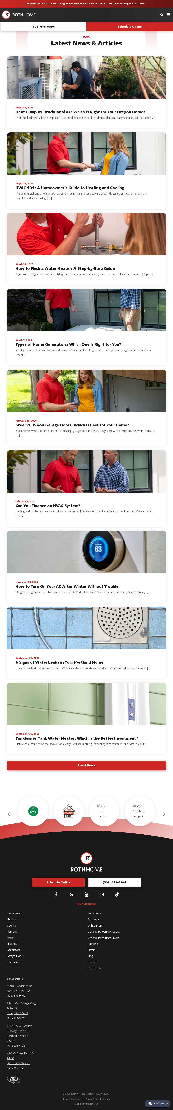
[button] (9, 814)
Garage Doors (15, 956)
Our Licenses (86, 904)
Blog (90, 956)
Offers (91, 950)
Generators (13, 950)
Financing (93, 944)
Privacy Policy (91, 1099)
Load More (86, 765)
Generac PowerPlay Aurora (103, 931)
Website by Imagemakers (86, 1104)
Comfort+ (93, 919)
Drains (10, 938)
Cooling (11, 925)
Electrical (12, 944)
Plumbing (12, 931)
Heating (11, 919)
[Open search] (161, 14)
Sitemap (106, 1099)
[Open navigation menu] (168, 14)
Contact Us (94, 968)
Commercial (14, 962)
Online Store (95, 925)
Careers (92, 962)
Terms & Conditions (72, 1099)
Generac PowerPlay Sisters (103, 938)
